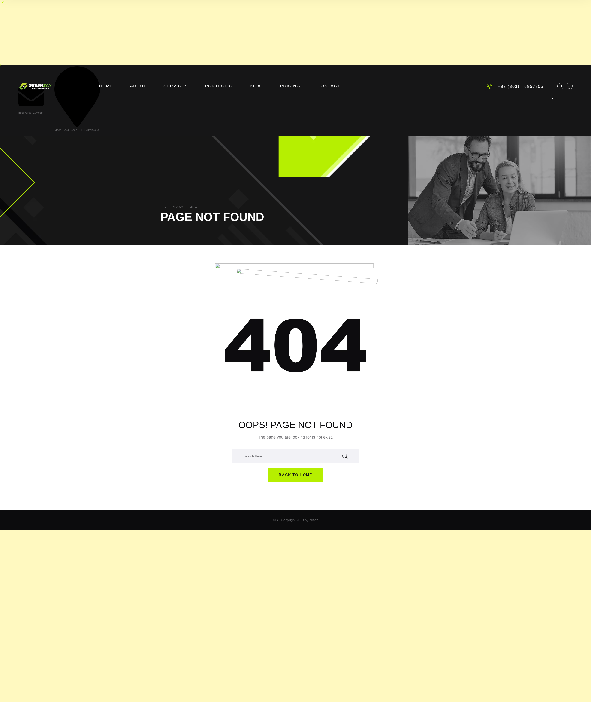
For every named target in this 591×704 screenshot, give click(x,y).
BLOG (256, 86)
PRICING (290, 86)
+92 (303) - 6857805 (520, 86)
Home (106, 86)
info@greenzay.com (30, 112)
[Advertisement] (295, 32)
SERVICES (175, 86)
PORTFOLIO (219, 86)
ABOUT (138, 86)
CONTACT (328, 86)
